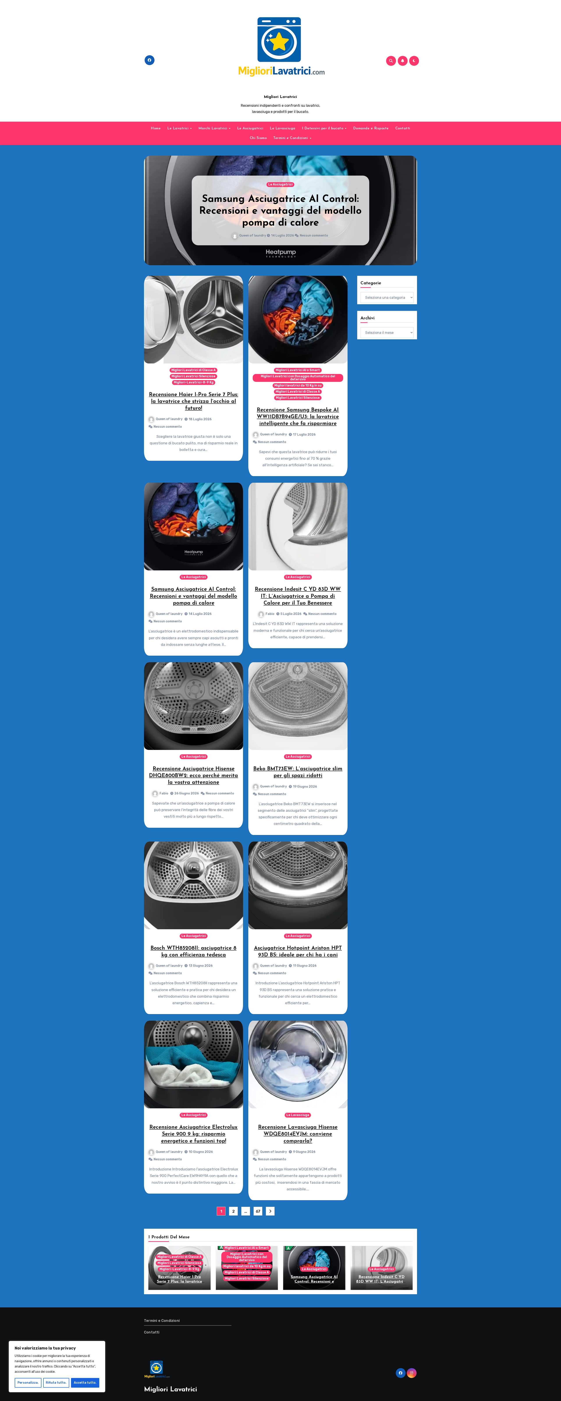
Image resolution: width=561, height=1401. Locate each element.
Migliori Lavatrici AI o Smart (298, 370)
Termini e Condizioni (291, 138)
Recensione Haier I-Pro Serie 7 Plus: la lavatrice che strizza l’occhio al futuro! (193, 401)
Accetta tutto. (85, 1383)
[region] (57, 1366)
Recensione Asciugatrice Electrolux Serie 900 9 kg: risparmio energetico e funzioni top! (193, 1134)
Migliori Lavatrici (280, 97)
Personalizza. (28, 1383)
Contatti (402, 128)
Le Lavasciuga (282, 128)
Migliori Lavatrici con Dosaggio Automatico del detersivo (298, 377)
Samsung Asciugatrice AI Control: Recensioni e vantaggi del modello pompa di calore (193, 596)
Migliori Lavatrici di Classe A (193, 370)
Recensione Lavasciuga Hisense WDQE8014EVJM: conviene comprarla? (297, 1134)
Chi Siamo (258, 138)
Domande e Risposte (371, 128)
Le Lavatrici (178, 128)
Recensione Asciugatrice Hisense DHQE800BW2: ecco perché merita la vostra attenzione (193, 775)
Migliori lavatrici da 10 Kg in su (297, 385)
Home (156, 128)
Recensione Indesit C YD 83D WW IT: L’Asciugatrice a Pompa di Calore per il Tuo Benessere (280, 211)
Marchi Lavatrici (213, 128)
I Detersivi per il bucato (323, 128)
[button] (411, 209)
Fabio (254, 235)
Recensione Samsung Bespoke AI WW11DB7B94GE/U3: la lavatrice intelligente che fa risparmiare (298, 417)
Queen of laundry (169, 419)
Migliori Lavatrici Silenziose (193, 376)
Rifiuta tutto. (56, 1383)
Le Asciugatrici (250, 128)
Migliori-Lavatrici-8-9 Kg (193, 382)
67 (258, 1211)
